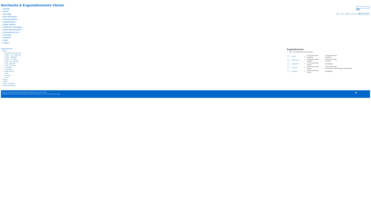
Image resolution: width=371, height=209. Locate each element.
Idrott (6, 73)
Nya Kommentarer (10, 17)
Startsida (6, 9)
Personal (7, 75)
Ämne (338, 14)
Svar (342, 14)
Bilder (4, 51)
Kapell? (294, 56)
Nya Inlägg (7, 14)
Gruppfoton (8, 67)
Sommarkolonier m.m (11, 32)
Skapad (347, 14)
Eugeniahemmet (9, 22)
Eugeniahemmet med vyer (13, 53)
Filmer (7, 77)
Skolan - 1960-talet (11, 57)
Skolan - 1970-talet (11, 59)
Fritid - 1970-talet (10, 65)
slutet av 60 (295, 67)
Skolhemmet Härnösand (12, 30)
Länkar (5, 40)
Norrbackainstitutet (10, 19)
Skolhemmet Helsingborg (12, 27)
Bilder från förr (9, 71)
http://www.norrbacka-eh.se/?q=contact (57, 92)
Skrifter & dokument (9, 83)
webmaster (294, 71)
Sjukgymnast (295, 64)
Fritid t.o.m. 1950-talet (12, 61)
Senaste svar (355, 14)
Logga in (6, 43)
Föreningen (7, 35)
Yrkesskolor (8, 69)
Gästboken (7, 38)
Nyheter (6, 11)
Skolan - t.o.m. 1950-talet (12, 55)
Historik (5, 81)
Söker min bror (295, 60)
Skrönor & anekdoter (9, 85)
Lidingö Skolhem (9, 24)
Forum (5, 79)
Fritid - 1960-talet (10, 63)
